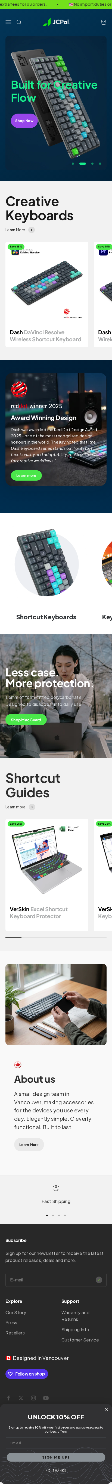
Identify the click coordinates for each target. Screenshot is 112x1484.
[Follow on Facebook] (8, 1398)
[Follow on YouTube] (46, 1398)
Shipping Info (75, 1329)
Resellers (15, 1333)
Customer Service (80, 1340)
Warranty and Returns (75, 1316)
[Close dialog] (106, 1409)
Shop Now (24, 120)
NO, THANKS (55, 1470)
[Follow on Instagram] (33, 1398)
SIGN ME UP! (56, 1457)
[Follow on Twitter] (21, 1398)
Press (11, 1322)
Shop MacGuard (26, 719)
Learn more (26, 475)
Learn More (29, 1144)
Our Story (15, 1312)
